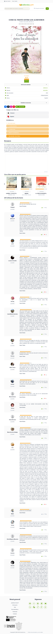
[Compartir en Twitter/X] (8, 107)
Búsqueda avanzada (39, 8)
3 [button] (22, 196)
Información (14, 605)
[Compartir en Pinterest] (14, 107)
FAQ (15, 607)
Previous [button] (4, 184)
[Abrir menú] (47, 8)
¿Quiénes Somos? (15, 602)
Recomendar (21, 106)
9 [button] (34, 196)
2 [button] (20, 196)
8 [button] (32, 196)
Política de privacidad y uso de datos (35, 632)
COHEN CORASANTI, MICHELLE (26, 21)
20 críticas (26, 81)
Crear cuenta (14, 1)
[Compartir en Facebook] (5, 107)
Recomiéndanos (14, 609)
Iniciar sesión (8, 1)
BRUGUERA (45, 90)
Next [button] (48, 184)
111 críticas (27, 191)
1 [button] (18, 196)
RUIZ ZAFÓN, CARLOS (26, 194)
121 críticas (12, 191)
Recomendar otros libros (14, 136)
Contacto (15, 613)
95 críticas (41, 191)
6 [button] (28, 196)
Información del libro (26, 84)
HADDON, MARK (41, 194)
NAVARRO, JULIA (11, 194)
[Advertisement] (27, 15)
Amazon (12, 113)
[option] (11, 186)
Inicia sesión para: (11, 123)
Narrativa (45, 87)
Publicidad (15, 611)
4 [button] (24, 196)
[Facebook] (30, 603)
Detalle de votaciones (26, 102)
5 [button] (26, 196)
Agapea (12, 116)
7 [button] (30, 196)
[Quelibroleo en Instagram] (11, 107)
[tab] (26, 84)
